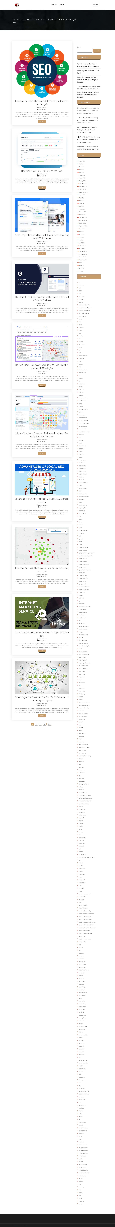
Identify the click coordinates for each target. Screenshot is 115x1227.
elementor (81, 499)
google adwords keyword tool (86, 555)
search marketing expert (85, 939)
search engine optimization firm (86, 925)
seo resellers (82, 1004)
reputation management (84, 894)
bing (80, 375)
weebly (80, 1178)
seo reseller (82, 1001)
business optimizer (83, 398)
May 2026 (81, 169)
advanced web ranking (84, 305)
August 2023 (82, 262)
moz (80, 764)
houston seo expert (83, 629)
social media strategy (84, 1094)
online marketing (83, 792)
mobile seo (81, 761)
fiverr (80, 527)
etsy (80, 516)
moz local (81, 767)
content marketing (83, 420)
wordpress (81, 1187)
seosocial (81, 1051)
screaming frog (82, 896)
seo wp (81, 1037)
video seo (81, 1133)
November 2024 (83, 220)
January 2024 (82, 248)
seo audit (81, 958)
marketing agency (83, 744)
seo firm (81, 975)
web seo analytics (83, 1153)
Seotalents (80, 146)
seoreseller (82, 1046)
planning (81, 826)
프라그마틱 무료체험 (83, 118)
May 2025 (81, 203)
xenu (80, 1190)
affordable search (83, 316)
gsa (80, 601)
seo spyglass (82, 1018)
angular (81, 336)
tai (79, 1102)
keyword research (83, 665)
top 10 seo (81, 1108)
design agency (82, 460)
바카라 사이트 (81, 127)
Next (49, 724)
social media (82, 1088)
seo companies (82, 964)
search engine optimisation (85, 916)
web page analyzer (83, 1150)
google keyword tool (84, 564)
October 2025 (82, 189)
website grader (82, 1175)
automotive (81, 344)
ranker (80, 877)
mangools (81, 736)
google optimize (83, 575)
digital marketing (83, 474)
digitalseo (81, 477)
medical (81, 758)
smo (80, 1085)
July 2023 (81, 265)
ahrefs (80, 319)
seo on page (82, 989)
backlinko (81, 358)
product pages (82, 854)
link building (82, 691)
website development (84, 1173)
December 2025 (83, 183)
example (81, 519)
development (82, 462)
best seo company (83, 369)
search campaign (83, 908)
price (80, 849)
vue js (80, 1136)
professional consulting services (86, 857)
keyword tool (82, 671)
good (80, 541)
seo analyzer (82, 956)
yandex (80, 1192)
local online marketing (84, 702)
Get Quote (95, 4)
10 (79, 282)
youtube (81, 1204)
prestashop (82, 846)
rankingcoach (82, 882)
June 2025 (81, 200)
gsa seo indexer (83, 609)
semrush (81, 947)
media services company (85, 756)
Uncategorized (82, 1122)
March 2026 (82, 175)
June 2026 (81, 166)
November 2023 (83, 254)
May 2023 (81, 271)
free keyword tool (83, 530)
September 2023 (83, 259)
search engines (82, 936)
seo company (82, 967)
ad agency (81, 296)
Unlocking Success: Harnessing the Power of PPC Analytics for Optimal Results (88, 110)
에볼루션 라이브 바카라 (84, 137)
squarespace (82, 1099)
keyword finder (82, 657)
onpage (81, 806)
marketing (81, 741)
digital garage (82, 471)
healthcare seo (82, 617)
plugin (80, 829)
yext (80, 1195)
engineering (82, 510)
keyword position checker (85, 663)
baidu (80, 361)
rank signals (82, 874)
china (80, 403)
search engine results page (85, 933)
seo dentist (81, 973)
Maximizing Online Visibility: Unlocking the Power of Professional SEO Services (87, 120)
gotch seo (81, 598)
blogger (81, 386)
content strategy (83, 426)
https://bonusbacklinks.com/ (85, 108)
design (80, 457)
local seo (81, 710)
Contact (61, 4)
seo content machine (84, 970)
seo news (81, 984)
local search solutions (84, 705)
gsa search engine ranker (85, 606)
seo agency (82, 953)
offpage (81, 787)
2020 (80, 291)
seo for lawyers (82, 981)
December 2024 (83, 217)
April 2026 (81, 172)
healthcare (81, 615)
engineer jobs (82, 508)
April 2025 (81, 206)
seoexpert (81, 1040)
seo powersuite (82, 995)
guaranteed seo (83, 612)
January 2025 (82, 214)
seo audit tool (82, 961)
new (80, 775)
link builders (82, 688)
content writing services (84, 431)
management (82, 733)
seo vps (81, 1032)
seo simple (81, 1012)
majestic (81, 730)
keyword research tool (84, 668)
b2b (80, 353)
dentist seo (81, 454)
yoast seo (81, 1201)
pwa (80, 860)
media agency (82, 753)
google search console (84, 586)
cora (80, 437)
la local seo (81, 677)
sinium (80, 1074)
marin (80, 739)
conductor (81, 412)
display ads (81, 479)
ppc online (81, 840)
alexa (80, 324)
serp (80, 1057)
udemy (80, 1116)
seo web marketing (83, 1035)
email (80, 502)
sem (80, 944)
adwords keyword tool (84, 310)
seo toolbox (82, 1029)
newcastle (81, 778)
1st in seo (81, 285)
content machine (83, 417)
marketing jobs (82, 750)
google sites (82, 592)
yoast (80, 1198)
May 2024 (81, 237)
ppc (80, 834)
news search (82, 781)
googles (81, 595)
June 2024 (81, 234)
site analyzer (82, 1077)
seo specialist (82, 1015)
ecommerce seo (83, 493)
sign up (80, 1071)
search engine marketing (85, 911)
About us (54, 4)
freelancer (81, 533)
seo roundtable (82, 1006)
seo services (82, 1009)
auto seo (81, 341)
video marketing (83, 1130)
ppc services (82, 843)
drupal (80, 485)
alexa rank (81, 327)
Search (79, 47)
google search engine (84, 589)
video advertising (83, 1128)
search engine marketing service (87, 913)
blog (80, 381)
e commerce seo (83, 488)
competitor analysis (83, 409)
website (81, 1161)
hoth (80, 620)
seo (80, 950)
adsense (81, 302)
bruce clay (81, 395)
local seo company (83, 713)
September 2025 (83, 192)
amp (80, 333)
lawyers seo (82, 682)
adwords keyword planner (85, 307)
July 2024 (81, 231)
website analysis (83, 1164)
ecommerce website (84, 496)
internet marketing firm (84, 646)
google (80, 544)
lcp (79, 685)
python (80, 863)
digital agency (82, 465)
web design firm (83, 1144)
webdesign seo (82, 1156)
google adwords (83, 550)
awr (80, 350)
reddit (80, 891)
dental (80, 443)
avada (80, 347)
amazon (81, 330)
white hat (81, 1181)
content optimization (84, 423)
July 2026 (81, 164)
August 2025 (82, 195)
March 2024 (82, 243)
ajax (80, 322)
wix (80, 1184)
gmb (80, 536)
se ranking (81, 899)
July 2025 (81, 197)
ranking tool (82, 880)
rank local (81, 871)
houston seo (82, 623)
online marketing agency (85, 795)
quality (80, 865)
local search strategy (84, 708)
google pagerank (83, 578)
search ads (81, 902)
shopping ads (82, 1068)
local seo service (83, 716)
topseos (81, 1111)
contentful (81, 434)
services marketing (83, 1063)
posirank (81, 832)
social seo (81, 1097)
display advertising (83, 482)
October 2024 (82, 223)
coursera (81, 440)
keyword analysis (83, 651)
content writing (82, 429)
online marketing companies (85, 798)
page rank (81, 818)
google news (82, 572)
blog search (82, 384)
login (80, 725)
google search (82, 584)
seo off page (82, 987)
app (80, 338)
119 (44, 724)
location (81, 722)
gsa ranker (81, 603)
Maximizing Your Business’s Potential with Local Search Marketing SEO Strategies (88, 94)
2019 (80, 288)
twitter (80, 1113)
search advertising (83, 905)
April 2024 (81, 240)
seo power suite (83, 992)
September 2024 (83, 226)
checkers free (82, 400)
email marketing (83, 505)
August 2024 (82, 228)
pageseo (81, 820)
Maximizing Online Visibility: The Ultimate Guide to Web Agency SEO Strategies (87, 79)
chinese (81, 406)
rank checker (82, 868)
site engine (81, 1080)
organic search (82, 809)
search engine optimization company (87, 922)
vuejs (80, 1139)
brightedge (81, 392)
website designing (83, 1170)
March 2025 (82, 209)
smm (80, 1082)
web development (83, 1147)
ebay (80, 491)
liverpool (81, 699)
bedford (81, 364)
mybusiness (82, 772)
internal (81, 637)
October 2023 (82, 257)
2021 (80, 293)
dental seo (81, 448)
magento (81, 727)
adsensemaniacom (42, 107)
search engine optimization (85, 919)
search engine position (84, 930)
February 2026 (82, 178)
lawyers (81, 679)
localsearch (82, 719)
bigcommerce (82, 372)
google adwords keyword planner (87, 553)
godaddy (81, 539)
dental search (82, 446)
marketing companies (84, 747)
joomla (80, 648)
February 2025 (82, 212)
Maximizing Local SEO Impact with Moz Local (41, 170)
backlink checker (83, 355)
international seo (83, 640)
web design (82, 1142)
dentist (80, 451)
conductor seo (82, 415)
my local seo (82, 770)
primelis (81, 851)
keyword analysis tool (84, 654)
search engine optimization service (87, 927)
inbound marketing (83, 634)
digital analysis (82, 468)
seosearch (81, 1049)
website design (82, 1167)
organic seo (82, 812)
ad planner (81, 299)
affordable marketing (84, 313)
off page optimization (84, 784)
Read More (42, 121)
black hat (81, 378)
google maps (82, 567)
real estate (81, 888)
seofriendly (81, 1043)
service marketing (83, 1060)
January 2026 (82, 181)
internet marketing (83, 643)
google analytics (83, 558)
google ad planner (83, 547)
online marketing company (85, 801)
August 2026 (82, 161)
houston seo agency (84, 626)
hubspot (81, 632)
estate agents (82, 513)
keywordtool (82, 674)
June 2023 (81, 268)
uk (79, 1119)
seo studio (81, 1020)
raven (80, 885)
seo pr (80, 998)
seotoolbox (81, 1054)
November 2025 (83, 186)
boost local (81, 389)
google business (83, 561)
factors (81, 524)
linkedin (81, 696)
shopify (81, 1066)
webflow (81, 1159)
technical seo (82, 1105)
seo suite (81, 1023)
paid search (82, 823)
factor (80, 522)
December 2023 (83, 251)
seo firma (81, 978)
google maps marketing (84, 570)
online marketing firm (84, 803)
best (80, 367)
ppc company (82, 837)
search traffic (82, 942)
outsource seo (82, 815)
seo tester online (83, 1026)
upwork (81, 1125)
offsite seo (81, 789)
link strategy (82, 694)
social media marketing (84, 1091)
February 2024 (82, 245)
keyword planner (83, 660)
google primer (82, 581)
